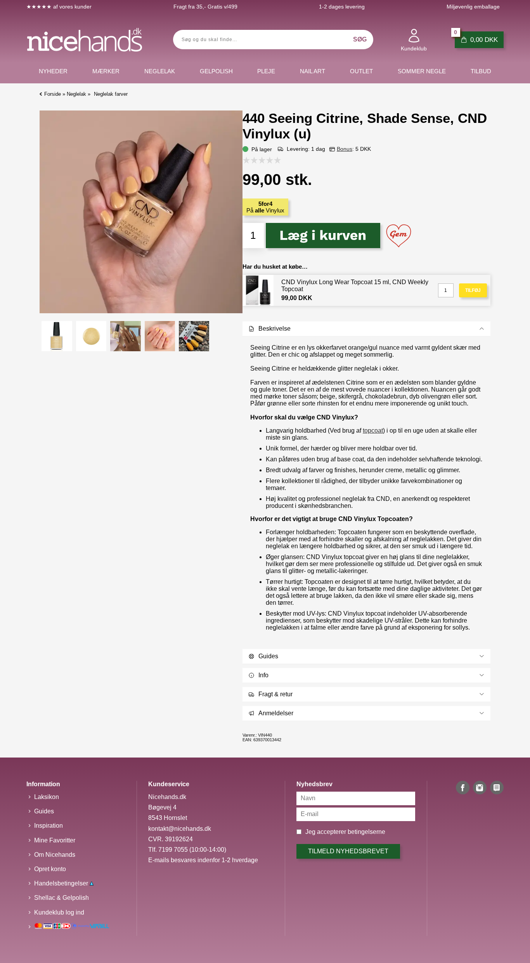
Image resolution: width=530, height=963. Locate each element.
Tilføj (473, 290)
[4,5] (275, 160)
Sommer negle (422, 71)
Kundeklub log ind (59, 912)
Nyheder (53, 71)
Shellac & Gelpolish (61, 897)
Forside (52, 94)
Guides (44, 811)
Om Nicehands (54, 854)
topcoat (373, 430)
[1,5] (252, 160)
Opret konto (50, 869)
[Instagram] (480, 787)
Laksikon (46, 797)
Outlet (361, 71)
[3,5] (268, 160)
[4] (272, 160)
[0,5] (244, 160)
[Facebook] (462, 787)
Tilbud (481, 71)
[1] (248, 160)
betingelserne (366, 831)
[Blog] (497, 787)
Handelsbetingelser (62, 883)
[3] (264, 160)
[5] (279, 160)
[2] (256, 160)
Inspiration (48, 825)
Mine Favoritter (54, 840)
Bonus (344, 149)
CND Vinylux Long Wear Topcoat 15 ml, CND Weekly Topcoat (354, 285)
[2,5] (260, 160)
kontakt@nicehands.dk (179, 828)
